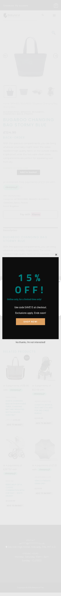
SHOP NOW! (30, 321)
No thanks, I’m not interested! (30, 342)
